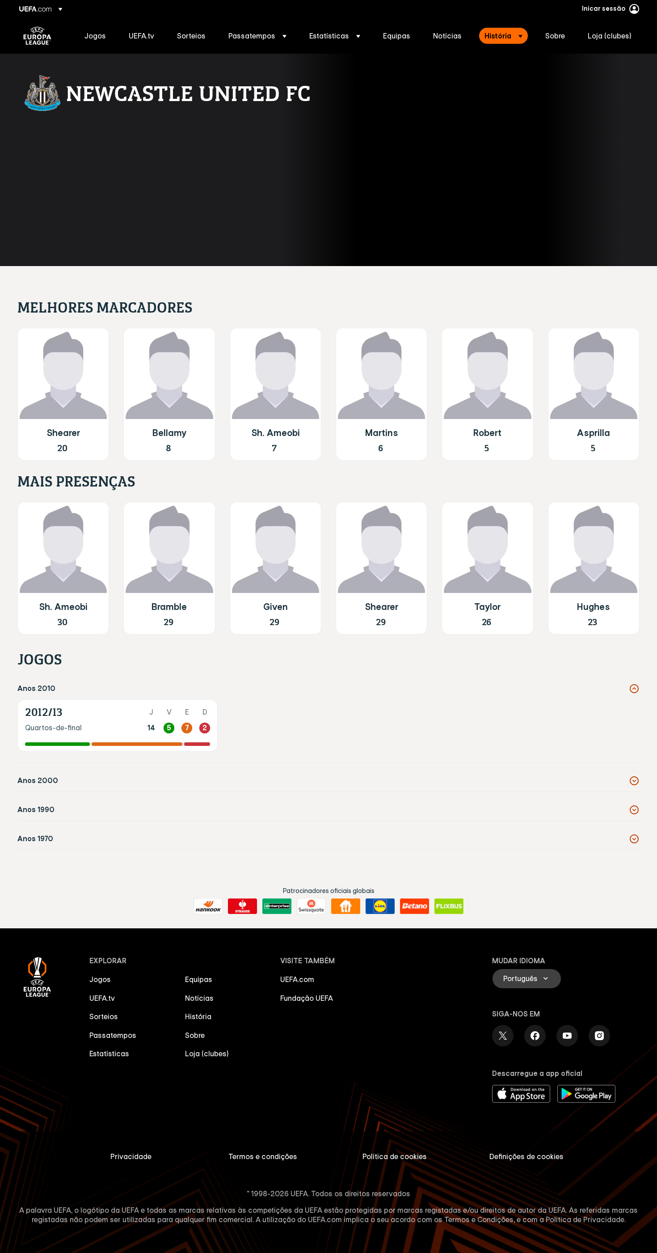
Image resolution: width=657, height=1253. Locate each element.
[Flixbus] (448, 906)
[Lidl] (380, 906)
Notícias (199, 998)
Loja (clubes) (207, 1054)
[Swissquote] (311, 906)
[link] (95, 35)
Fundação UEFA (306, 998)
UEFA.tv (102, 998)
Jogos (100, 979)
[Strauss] (242, 906)
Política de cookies (394, 1156)
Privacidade (131, 1156)
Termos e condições (262, 1156)
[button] (257, 35)
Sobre (195, 1035)
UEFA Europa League (37, 36)
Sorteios (103, 1016)
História (198, 1016)
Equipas (198, 979)
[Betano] (414, 906)
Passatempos (112, 1035)
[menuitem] (95, 35)
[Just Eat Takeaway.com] (345, 906)
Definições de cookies (526, 1156)
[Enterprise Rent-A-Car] (276, 906)
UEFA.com (297, 979)
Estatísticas (109, 1054)
